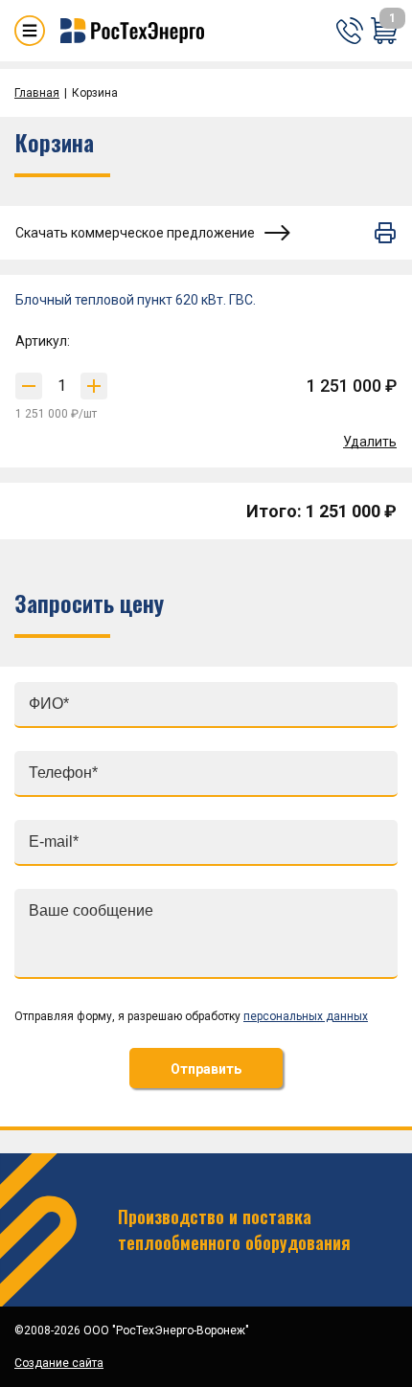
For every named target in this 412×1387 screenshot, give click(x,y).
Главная (36, 93)
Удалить (370, 441)
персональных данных (305, 1016)
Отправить (206, 1069)
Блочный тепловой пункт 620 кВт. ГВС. (135, 299)
